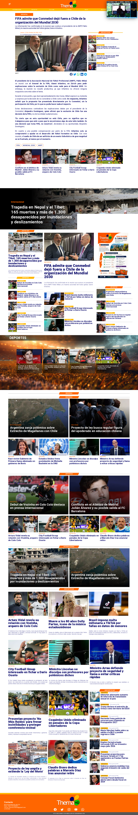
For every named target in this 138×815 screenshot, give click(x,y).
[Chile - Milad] (69, 260)
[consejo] (95, 780)
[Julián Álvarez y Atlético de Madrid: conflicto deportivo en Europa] (12, 295)
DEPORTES (22, 350)
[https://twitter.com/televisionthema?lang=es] (62, 810)
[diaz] (55, 363)
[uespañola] (92, 48)
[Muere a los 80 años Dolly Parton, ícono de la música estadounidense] (68, 616)
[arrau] (110, 663)
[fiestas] (95, 756)
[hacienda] (95, 721)
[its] (95, 697)
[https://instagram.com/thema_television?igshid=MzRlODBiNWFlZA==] (69, 810)
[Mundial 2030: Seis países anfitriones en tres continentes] (92, 39)
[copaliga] (92, 57)
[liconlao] (69, 664)
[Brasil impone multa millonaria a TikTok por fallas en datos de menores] (108, 615)
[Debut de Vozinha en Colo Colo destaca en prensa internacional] (101, 305)
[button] (18, 145)
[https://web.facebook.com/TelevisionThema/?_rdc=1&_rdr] (55, 810)
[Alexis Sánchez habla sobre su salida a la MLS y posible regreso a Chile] (95, 732)
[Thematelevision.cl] (9, 5)
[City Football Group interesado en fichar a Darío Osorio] (12, 316)
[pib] (95, 768)
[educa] (101, 316)
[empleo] (95, 744)
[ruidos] (28, 714)
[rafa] (108, 363)
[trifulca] (92, 66)
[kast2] (101, 328)
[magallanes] (101, 293)
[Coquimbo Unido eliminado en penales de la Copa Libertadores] (12, 327)
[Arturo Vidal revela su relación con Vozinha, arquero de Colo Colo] (12, 306)
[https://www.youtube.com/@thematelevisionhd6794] (76, 810)
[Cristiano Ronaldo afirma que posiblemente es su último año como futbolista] (82, 363)
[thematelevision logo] (69, 807)
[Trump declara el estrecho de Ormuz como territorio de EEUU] (95, 709)
